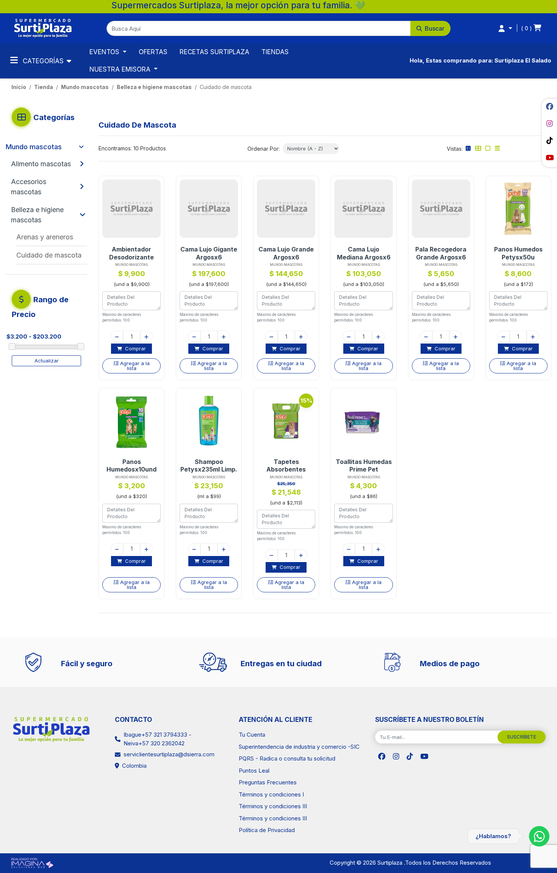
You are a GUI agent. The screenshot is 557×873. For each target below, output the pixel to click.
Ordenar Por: (263, 148)
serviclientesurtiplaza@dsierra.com (169, 754)
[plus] (146, 336)
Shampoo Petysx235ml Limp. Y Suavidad (208, 465)
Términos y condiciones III (273, 806)
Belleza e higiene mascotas (154, 87)
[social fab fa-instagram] (549, 123)
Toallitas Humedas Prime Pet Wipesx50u (364, 465)
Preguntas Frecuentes (268, 782)
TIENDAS (275, 52)
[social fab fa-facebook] (549, 106)
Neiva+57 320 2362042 (154, 743)
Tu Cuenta (252, 734)
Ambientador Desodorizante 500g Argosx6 (131, 253)
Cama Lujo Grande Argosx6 (286, 253)
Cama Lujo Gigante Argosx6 (208, 253)
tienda (43, 87)
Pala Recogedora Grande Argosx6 (440, 253)
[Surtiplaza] (43, 27)
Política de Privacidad (267, 830)
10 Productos (149, 148)
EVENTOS (105, 52)
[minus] (117, 336)
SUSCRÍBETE (521, 737)
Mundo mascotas (85, 87)
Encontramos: (115, 148)
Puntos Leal (254, 770)
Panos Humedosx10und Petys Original (131, 465)
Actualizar (46, 361)
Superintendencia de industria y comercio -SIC (299, 746)
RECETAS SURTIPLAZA (214, 52)
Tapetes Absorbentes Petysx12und (286, 465)
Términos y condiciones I (271, 794)
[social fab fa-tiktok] (549, 140)
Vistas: (455, 148)
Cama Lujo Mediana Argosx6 (364, 253)
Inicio (18, 87)
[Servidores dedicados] (32, 862)
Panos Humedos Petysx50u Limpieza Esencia (518, 253)
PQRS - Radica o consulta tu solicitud (287, 758)
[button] (278, 28)
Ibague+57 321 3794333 (155, 734)
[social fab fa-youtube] (549, 157)
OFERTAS (153, 52)
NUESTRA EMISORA (120, 69)
